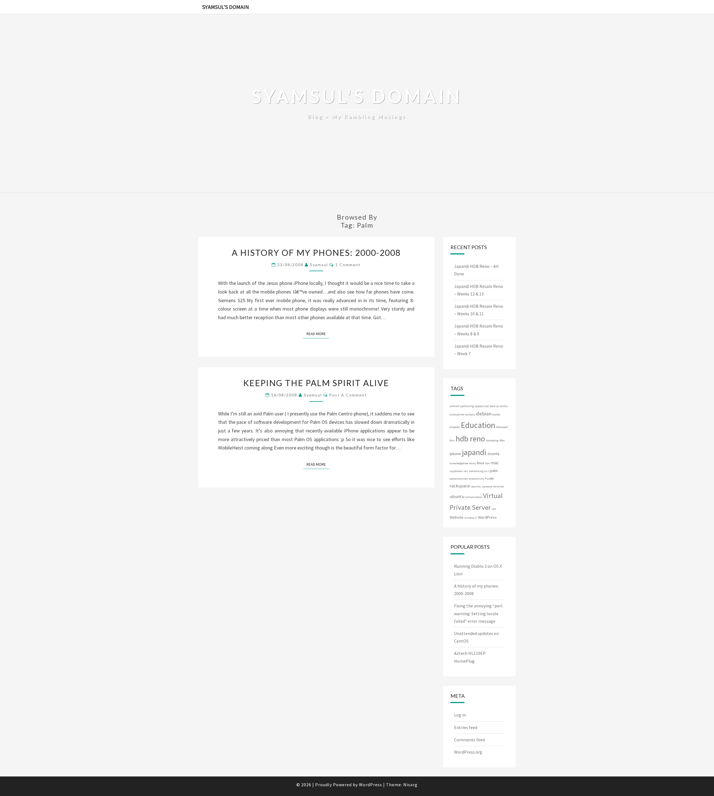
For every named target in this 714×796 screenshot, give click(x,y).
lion (487, 463)
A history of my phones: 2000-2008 (316, 252)
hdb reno (470, 439)
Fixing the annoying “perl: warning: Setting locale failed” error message (478, 613)
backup (494, 406)
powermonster (459, 478)
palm (494, 470)
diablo (496, 414)
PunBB (489, 478)
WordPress (487, 517)
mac (495, 463)
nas (466, 471)
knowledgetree (459, 463)
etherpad (502, 427)
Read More (318, 333)
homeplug (492, 440)
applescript (482, 406)
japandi (474, 452)
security (476, 486)
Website (457, 517)
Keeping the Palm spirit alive (316, 383)
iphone (455, 453)
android (454, 406)
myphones (456, 471)
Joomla (493, 453)
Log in (460, 715)
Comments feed (469, 739)
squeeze (487, 486)
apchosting (467, 406)
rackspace (460, 486)
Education (478, 425)
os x (486, 471)
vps (494, 509)
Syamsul (319, 264)
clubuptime (457, 414)
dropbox (455, 427)
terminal (498, 486)
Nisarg (410, 784)
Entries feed (465, 727)
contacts (470, 414)
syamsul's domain (225, 6)
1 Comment (348, 264)
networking (476, 471)
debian (483, 413)
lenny (472, 463)
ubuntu (457, 496)
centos (504, 406)
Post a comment (348, 395)
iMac (502, 440)
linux (480, 462)
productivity (476, 478)
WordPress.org (468, 752)
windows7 (470, 518)
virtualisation (473, 497)
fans (452, 440)
